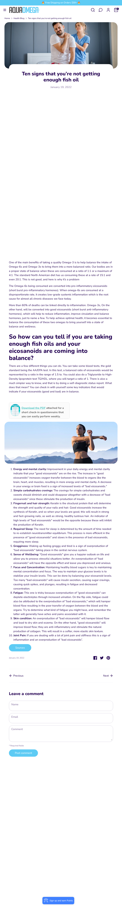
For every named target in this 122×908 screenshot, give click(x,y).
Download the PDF (34, 408)
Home (7, 18)
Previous (18, 675)
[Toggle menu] (5, 10)
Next (106, 675)
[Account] (108, 9)
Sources (20, 647)
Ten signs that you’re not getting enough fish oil (49, 18)
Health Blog (19, 18)
